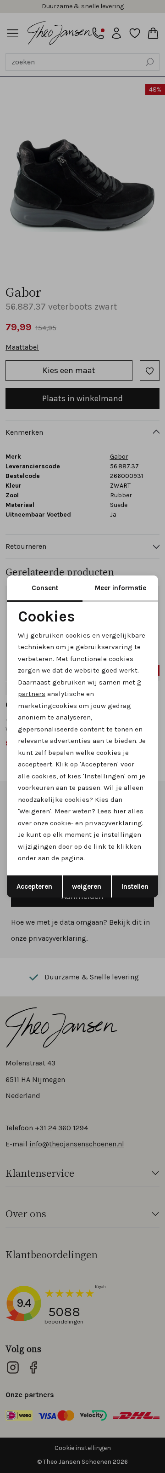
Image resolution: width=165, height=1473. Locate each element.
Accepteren (34, 886)
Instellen (134, 886)
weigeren (86, 886)
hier (119, 811)
